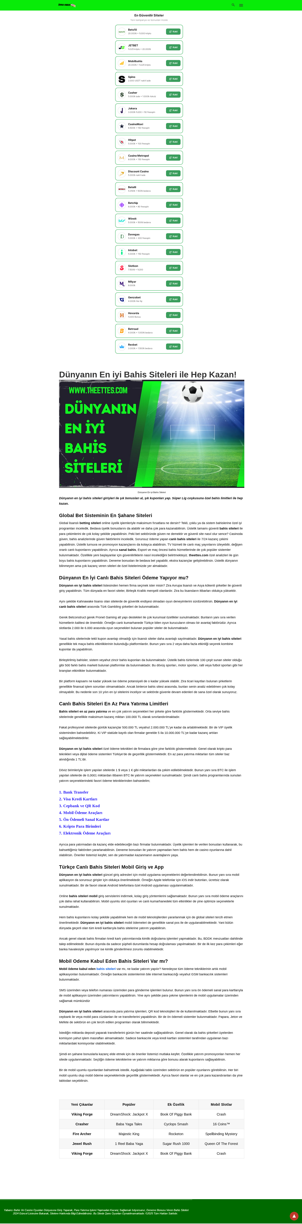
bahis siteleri (106, 969)
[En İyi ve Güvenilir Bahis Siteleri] (67, 5)
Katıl (175, 31)
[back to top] (294, 1216)
